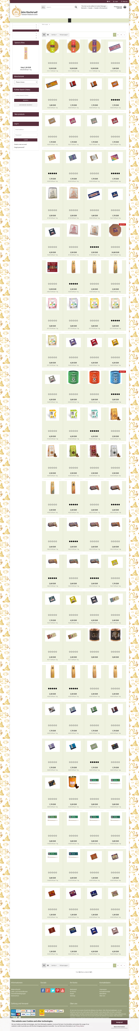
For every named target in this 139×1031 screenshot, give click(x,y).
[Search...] (76, 7)
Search (25, 100)
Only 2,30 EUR (26, 67)
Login (26, 140)
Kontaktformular (105, 991)
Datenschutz (15, 996)
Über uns (102, 996)
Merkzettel (73, 989)
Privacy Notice (80, 1026)
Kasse (72, 993)
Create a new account (20, 144)
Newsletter (103, 993)
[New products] (36, 114)
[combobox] (54, 35)
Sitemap (72, 996)
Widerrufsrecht (15, 989)
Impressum (103, 989)
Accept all (119, 1022)
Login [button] (116, 1)
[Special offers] (36, 43)
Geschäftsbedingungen (18, 993)
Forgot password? (19, 147)
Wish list (125, 1)
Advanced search (25, 105)
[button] (108, 1)
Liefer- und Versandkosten (19, 991)
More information (119, 1027)
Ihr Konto (73, 991)
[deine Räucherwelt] (24, 10)
